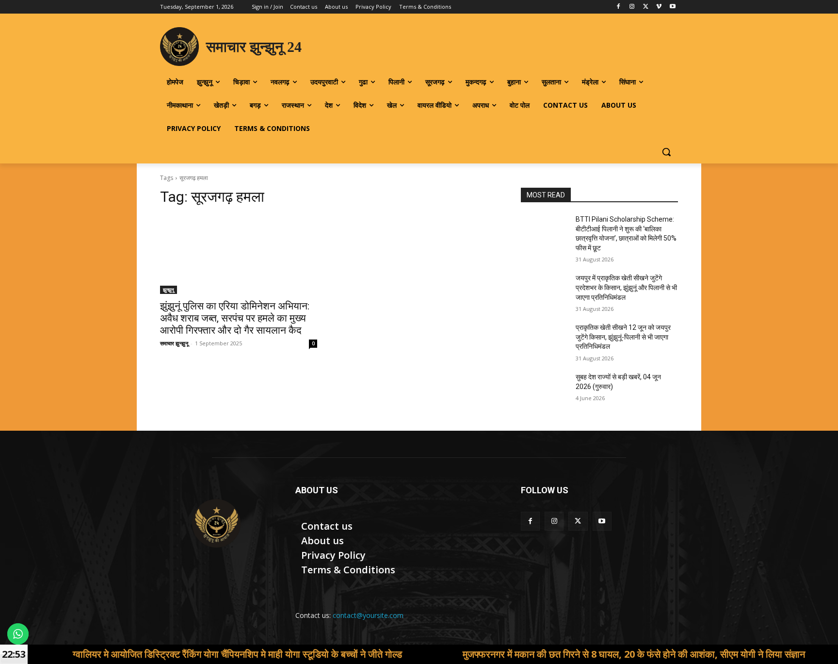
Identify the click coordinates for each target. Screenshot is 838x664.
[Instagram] (632, 7)
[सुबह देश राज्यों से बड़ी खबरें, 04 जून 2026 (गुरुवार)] (544, 388)
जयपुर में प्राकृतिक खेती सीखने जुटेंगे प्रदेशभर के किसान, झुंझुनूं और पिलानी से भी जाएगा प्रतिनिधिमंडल (626, 287)
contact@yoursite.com (368, 615)
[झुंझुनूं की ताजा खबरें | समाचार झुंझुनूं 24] (216, 523)
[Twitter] (645, 7)
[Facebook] (618, 7)
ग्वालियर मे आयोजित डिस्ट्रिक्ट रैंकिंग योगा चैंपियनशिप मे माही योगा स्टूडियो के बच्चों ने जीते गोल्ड (199, 654)
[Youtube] (672, 7)
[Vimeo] (658, 7)
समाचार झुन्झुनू (174, 343)
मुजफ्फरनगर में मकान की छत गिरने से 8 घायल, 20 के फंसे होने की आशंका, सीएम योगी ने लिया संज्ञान (596, 654)
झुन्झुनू (168, 289)
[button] (666, 151)
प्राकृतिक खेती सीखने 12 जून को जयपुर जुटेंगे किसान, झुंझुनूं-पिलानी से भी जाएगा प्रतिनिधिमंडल (623, 337)
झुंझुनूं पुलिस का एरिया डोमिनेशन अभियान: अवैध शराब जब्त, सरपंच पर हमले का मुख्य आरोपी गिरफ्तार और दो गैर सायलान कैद (234, 318)
